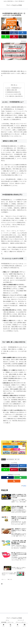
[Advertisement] (12, 598)
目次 (12, 85)
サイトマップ (21, 620)
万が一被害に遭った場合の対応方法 (14, 96)
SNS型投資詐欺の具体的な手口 (13, 92)
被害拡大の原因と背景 (11, 90)
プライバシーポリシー (21, 622)
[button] (22, 36)
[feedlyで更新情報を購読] (20, 477)
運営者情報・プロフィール (7, 622)
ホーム (7, 620)
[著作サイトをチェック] (7, 477)
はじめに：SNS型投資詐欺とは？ (14, 87)
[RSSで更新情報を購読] (14, 481)
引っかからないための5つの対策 (13, 94)
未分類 (4, 459)
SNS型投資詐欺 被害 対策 (13, 459)
